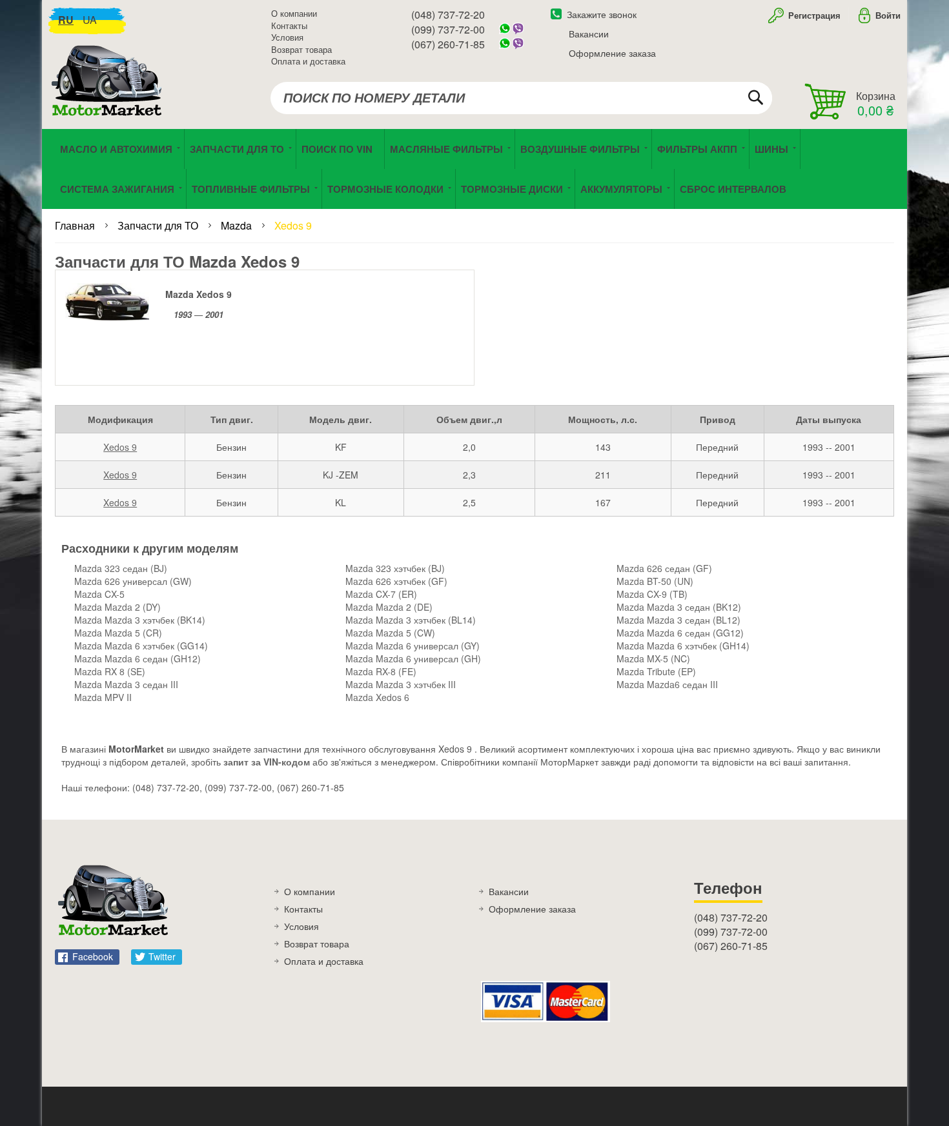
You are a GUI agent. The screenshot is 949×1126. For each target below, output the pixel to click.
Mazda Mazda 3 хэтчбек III (400, 684)
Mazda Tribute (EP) (656, 671)
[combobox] (521, 98)
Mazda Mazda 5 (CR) (118, 632)
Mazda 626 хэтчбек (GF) (396, 581)
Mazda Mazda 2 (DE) (389, 606)
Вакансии (589, 33)
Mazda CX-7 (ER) (381, 594)
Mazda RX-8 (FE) (380, 671)
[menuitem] (340, 149)
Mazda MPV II (103, 697)
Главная (76, 225)
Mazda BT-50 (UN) (655, 581)
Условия (287, 37)
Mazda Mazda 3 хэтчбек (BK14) (139, 619)
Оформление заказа (612, 52)
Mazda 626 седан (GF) (664, 568)
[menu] (474, 169)
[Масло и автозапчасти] (110, 95)
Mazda (237, 225)
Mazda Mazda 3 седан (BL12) (678, 619)
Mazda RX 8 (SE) (109, 671)
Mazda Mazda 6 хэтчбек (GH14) (683, 645)
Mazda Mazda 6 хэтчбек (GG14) (141, 645)
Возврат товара (301, 49)
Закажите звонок (602, 14)
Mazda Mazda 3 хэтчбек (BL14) (410, 619)
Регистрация (813, 15)
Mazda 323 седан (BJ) (120, 568)
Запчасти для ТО (159, 225)
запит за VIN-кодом (266, 761)
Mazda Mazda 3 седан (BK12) (679, 606)
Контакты (289, 25)
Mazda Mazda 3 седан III (126, 684)
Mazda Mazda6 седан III (667, 684)
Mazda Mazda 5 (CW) (390, 632)
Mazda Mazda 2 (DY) (117, 606)
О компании (294, 13)
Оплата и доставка (308, 61)
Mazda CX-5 (99, 594)
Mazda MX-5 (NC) (653, 658)
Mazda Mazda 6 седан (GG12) (680, 632)
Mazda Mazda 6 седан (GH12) (137, 658)
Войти (888, 15)
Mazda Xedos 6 (377, 697)
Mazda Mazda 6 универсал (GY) (412, 645)
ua (90, 19)
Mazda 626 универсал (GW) (133, 581)
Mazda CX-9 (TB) (652, 594)
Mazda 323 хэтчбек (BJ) (395, 568)
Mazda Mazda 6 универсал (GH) (413, 658)
